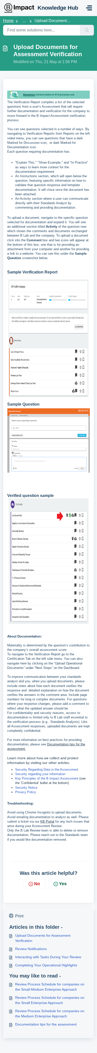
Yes (63, 883)
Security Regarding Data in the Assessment (46, 769)
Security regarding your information (40, 774)
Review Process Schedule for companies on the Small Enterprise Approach (49, 1000)
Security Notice (26, 787)
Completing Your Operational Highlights (46, 965)
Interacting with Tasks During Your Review (48, 957)
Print (19, 916)
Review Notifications (31, 949)
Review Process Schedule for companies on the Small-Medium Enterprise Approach (49, 986)
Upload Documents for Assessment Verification (42, 938)
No (37, 883)
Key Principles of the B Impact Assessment (46, 778)
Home (8, 21)
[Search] (87, 30)
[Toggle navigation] (89, 7)
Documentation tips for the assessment (46, 1024)
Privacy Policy (25, 792)
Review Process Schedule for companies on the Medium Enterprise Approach (49, 1013)
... (24, 21)
